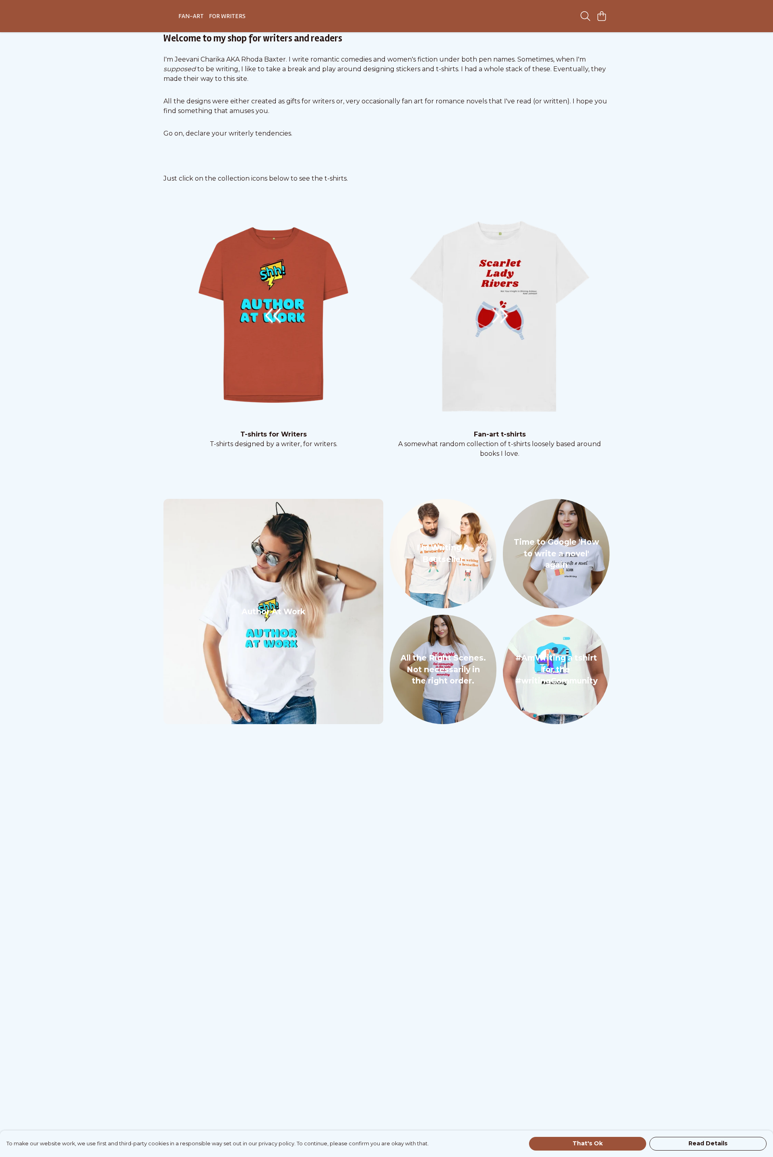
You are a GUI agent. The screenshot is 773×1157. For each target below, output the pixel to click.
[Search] (585, 16)
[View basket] (601, 16)
